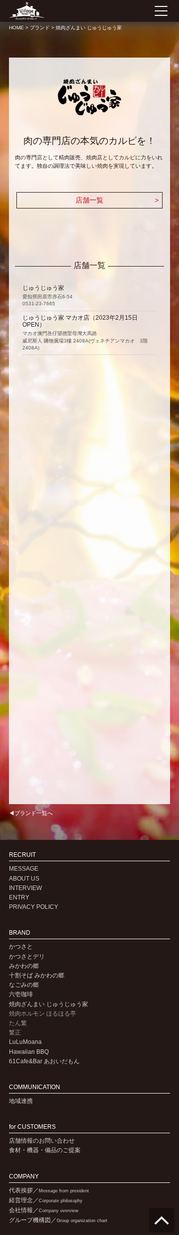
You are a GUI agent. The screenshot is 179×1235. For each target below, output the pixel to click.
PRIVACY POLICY (33, 906)
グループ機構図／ (58, 1220)
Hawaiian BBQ (29, 1051)
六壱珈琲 (21, 994)
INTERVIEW (25, 888)
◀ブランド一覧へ (31, 813)
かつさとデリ (27, 956)
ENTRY (19, 897)
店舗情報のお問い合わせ (42, 1140)
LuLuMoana (25, 1041)
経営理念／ (46, 1200)
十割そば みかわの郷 (36, 975)
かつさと (21, 946)
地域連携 (21, 1101)
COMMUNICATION (34, 1087)
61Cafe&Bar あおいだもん (44, 1061)
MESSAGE (23, 868)
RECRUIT (22, 855)
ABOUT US (24, 878)
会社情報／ (44, 1210)
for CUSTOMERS (32, 1127)
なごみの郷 (24, 984)
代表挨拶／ (49, 1190)
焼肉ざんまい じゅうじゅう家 (48, 1004)
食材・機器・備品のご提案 (45, 1150)
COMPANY (24, 1176)
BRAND (19, 933)
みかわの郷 (24, 965)
